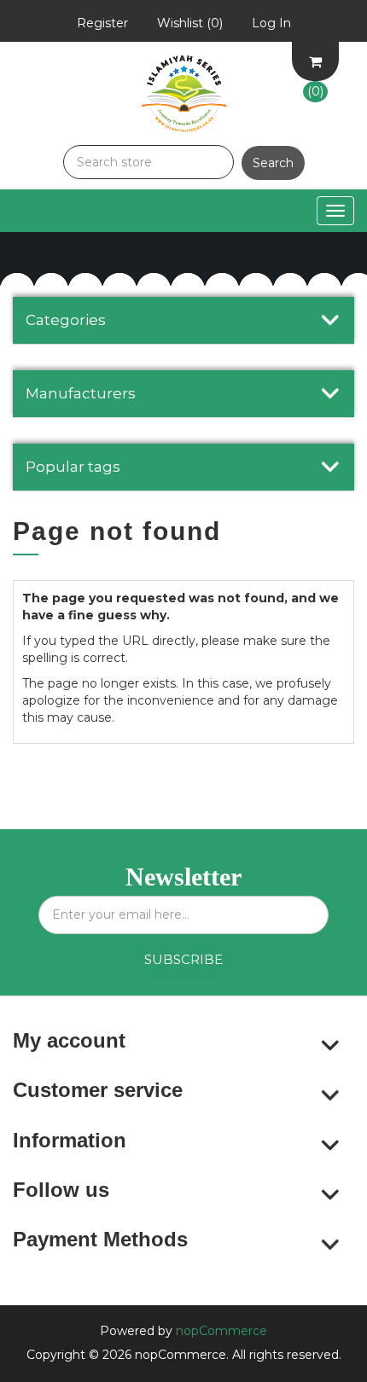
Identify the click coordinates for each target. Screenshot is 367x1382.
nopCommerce (221, 1330)
